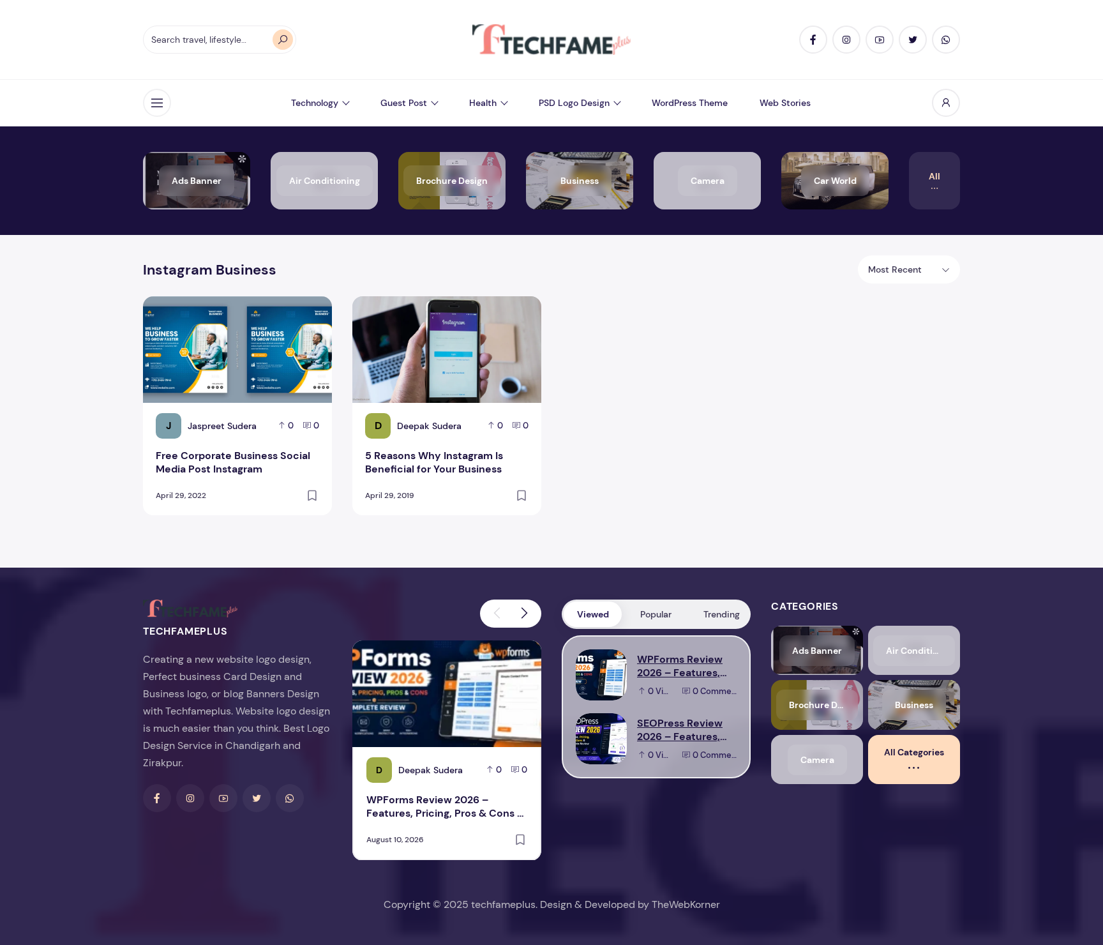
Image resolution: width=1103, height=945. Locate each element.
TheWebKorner (686, 904)
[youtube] (880, 40)
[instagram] (846, 40)
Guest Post (403, 103)
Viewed (593, 614)
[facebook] (813, 40)
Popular (656, 614)
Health (483, 103)
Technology (314, 103)
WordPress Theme (690, 103)
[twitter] (913, 40)
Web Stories (785, 103)
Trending (721, 614)
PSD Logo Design (574, 103)
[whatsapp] (946, 40)
